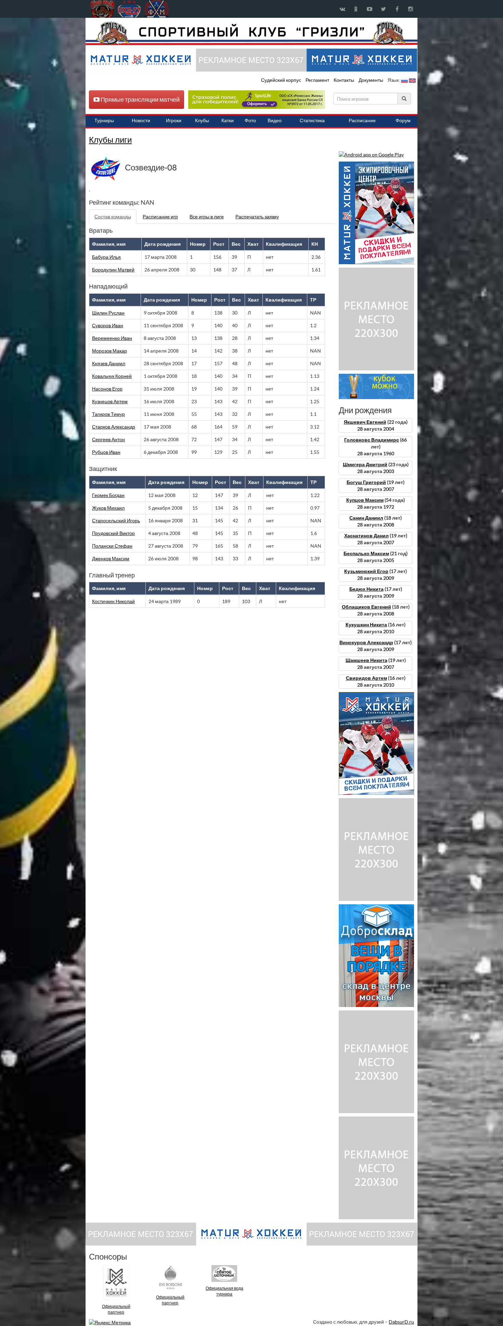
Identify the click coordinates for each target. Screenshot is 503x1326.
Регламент (318, 80)
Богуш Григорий (366, 482)
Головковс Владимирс (371, 440)
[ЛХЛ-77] (256, 99)
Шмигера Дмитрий (365, 464)
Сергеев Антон (108, 439)
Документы (371, 80)
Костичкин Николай (113, 601)
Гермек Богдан (108, 495)
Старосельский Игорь (116, 520)
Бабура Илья (106, 257)
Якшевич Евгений (365, 422)
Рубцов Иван (106, 452)
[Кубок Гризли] (251, 33)
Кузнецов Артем (110, 401)
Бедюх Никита (366, 589)
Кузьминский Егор (366, 571)
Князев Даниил (108, 363)
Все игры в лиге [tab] (207, 216)
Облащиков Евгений (366, 607)
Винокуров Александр (366, 642)
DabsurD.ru (401, 1322)
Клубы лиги (110, 139)
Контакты (344, 80)
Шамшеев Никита (366, 660)
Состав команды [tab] (112, 216)
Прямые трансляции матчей (140, 99)
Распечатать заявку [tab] (257, 216)
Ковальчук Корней (112, 376)
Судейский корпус (281, 80)
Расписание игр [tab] (160, 216)
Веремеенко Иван (112, 338)
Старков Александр (113, 427)
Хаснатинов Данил (366, 535)
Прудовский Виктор (113, 533)
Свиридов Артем (366, 678)
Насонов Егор (107, 389)
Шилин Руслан (108, 313)
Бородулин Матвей (113, 269)
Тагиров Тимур (108, 414)
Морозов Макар (109, 351)
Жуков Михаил (108, 508)
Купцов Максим (365, 500)
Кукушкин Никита (366, 624)
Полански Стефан (112, 546)
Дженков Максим (110, 558)
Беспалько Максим (366, 553)
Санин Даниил (366, 518)
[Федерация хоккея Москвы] (156, 8)
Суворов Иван (107, 325)
